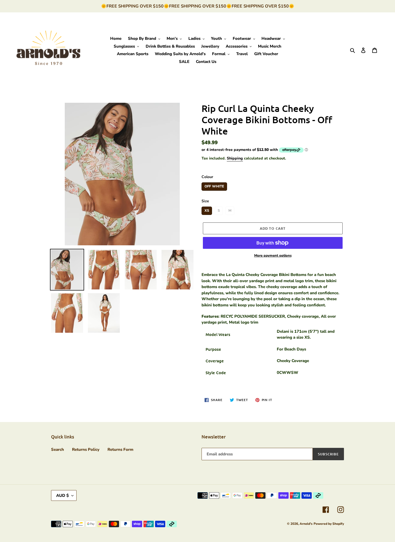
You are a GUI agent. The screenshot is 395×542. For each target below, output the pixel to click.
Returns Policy (85, 449)
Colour (207, 176)
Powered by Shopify (329, 524)
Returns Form (120, 449)
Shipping (235, 158)
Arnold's (306, 524)
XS (206, 210)
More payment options (273, 255)
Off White (214, 185)
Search (57, 449)
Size (205, 201)
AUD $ (62, 495)
